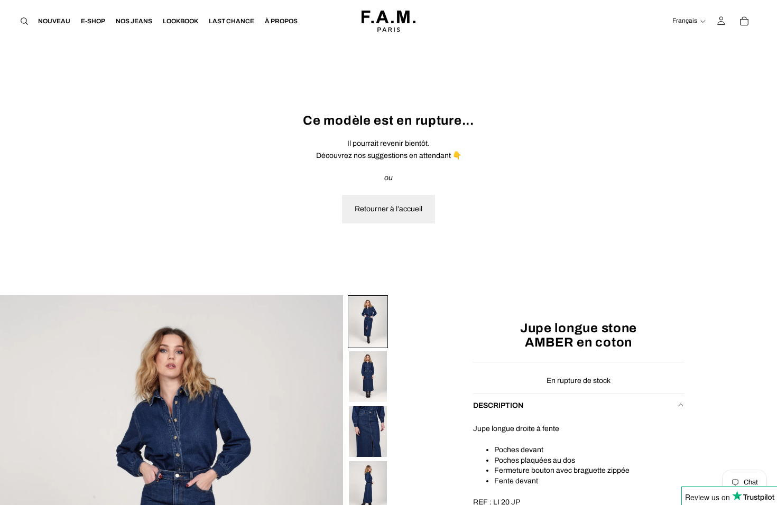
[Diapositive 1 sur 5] (368, 321)
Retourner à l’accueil (388, 209)
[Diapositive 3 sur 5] (368, 431)
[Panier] (744, 21)
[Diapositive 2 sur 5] (368, 376)
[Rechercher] (24, 21)
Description (498, 405)
